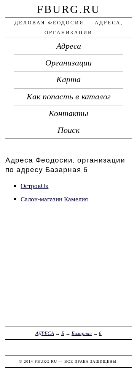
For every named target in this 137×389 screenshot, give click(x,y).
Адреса (68, 46)
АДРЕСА (44, 333)
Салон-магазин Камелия (54, 199)
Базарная (82, 333)
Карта (68, 79)
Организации (68, 62)
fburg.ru (68, 9)
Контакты (68, 113)
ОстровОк (34, 186)
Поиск (68, 130)
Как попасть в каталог (69, 96)
